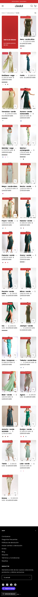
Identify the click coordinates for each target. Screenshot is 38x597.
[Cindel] (19, 5)
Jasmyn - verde (26, 326)
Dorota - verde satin (8, 292)
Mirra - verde (25, 291)
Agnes (22, 395)
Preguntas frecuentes (9, 539)
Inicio (3, 13)
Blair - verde (7, 395)
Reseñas (5, 561)
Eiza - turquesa (8, 360)
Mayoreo (5, 555)
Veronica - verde (9, 112)
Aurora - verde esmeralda (26, 113)
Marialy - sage (8, 148)
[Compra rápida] (33, 34)
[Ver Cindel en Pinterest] (15, 584)
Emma (4, 498)
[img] (22, 46)
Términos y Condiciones (11, 558)
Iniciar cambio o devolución (12, 545)
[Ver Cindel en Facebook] (11, 584)
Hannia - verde (26, 221)
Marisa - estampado (25, 149)
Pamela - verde (8, 255)
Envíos (4, 549)
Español (17, 594)
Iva (3, 326)
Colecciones (10, 13)
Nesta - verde (25, 186)
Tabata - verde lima (28, 360)
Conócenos (6, 536)
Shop (3, 530)
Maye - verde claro (9, 186)
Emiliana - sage (8, 75)
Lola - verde (25, 464)
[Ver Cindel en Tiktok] (7, 584)
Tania (4, 464)
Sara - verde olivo (27, 39)
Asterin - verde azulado (8, 430)
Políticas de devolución (10, 542)
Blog (3, 552)
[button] (31, 6)
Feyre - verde (7, 221)
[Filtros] (35, 13)
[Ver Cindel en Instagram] (3, 584)
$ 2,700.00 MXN (7, 432)
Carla (22, 75)
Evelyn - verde (26, 429)
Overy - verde (25, 255)
